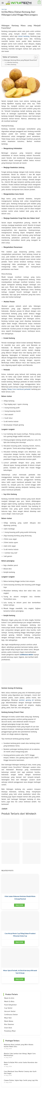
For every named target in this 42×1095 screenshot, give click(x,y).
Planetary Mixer (10, 1031)
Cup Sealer (8, 1008)
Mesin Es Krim (9, 998)
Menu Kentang (11, 64)
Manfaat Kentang (12, 62)
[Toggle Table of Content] (35, 57)
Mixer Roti (8, 1018)
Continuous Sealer (11, 1014)
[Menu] (2, 2)
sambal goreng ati (26, 700)
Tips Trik (4, 9)
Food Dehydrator (10, 1005)
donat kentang (23, 36)
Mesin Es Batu (9, 1001)
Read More (19, 905)
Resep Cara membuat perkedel (19, 389)
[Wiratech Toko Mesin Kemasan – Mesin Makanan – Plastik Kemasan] (21, 3)
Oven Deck (8, 1028)
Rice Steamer (9, 1024)
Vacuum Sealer (10, 1011)
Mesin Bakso (8, 1021)
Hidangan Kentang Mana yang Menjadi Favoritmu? (20, 60)
